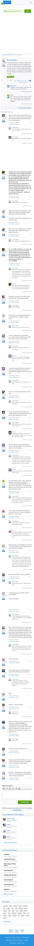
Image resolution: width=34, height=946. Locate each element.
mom (3, 724)
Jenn (3, 707)
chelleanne (4, 595)
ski (27, 913)
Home (4, 54)
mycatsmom (5, 629)
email (24, 913)
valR (3, 577)
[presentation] (4, 788)
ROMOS (4, 299)
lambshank (4, 672)
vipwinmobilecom (9, 884)
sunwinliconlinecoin (9, 859)
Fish (11, 54)
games (10, 906)
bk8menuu (7, 889)
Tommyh (4, 762)
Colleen (4, 414)
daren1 (3, 370)
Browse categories (17, 937)
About (14, 940)
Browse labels (25, 937)
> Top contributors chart (10, 842)
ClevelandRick (15, 127)
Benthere (8, 830)
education (14, 913)
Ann (3, 513)
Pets (8, 54)
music (13, 910)
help (9, 910)
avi (18, 915)
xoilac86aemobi (8, 870)
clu (2, 317)
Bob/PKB (4, 174)
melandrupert (5, 118)
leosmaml (4, 547)
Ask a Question (28, 11)
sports (27, 915)
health (20, 906)
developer (6, 906)
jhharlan (4, 338)
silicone (5, 910)
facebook (25, 906)
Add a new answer (7, 786)
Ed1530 (4, 394)
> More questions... (8, 894)
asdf (4, 908)
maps (9, 913)
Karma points (20, 940)
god (12, 908)
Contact (25, 940)
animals (15, 906)
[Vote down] (13, 80)
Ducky (11, 95)
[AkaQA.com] (6, 2)
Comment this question (25, 108)
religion (8, 908)
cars (17, 910)
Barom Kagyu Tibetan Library (10, 864)
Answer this (10, 76)
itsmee (3, 213)
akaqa (9, 915)
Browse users (8, 937)
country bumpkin (10, 818)
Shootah (4, 231)
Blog (23, 943)
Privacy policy (13, 943)
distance (14, 915)
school (5, 918)
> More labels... (7, 921)
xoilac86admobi (8, 880)
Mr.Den (3, 775)
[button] (4, 788)
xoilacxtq (6, 854)
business (19, 913)
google (21, 910)
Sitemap (19, 943)
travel (26, 908)
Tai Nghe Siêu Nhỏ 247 (10, 875)
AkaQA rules (9, 940)
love (16, 908)
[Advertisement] (17, 35)
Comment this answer (14, 124)
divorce (5, 915)
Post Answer (25, 802)
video (26, 910)
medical (22, 915)
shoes (5, 913)
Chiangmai (4, 661)
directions (21, 908)
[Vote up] (8, 80)
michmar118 (13, 85)
